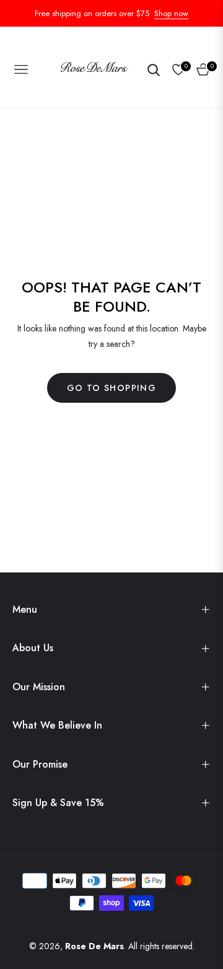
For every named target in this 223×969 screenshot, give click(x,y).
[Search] (153, 69)
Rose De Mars (94, 946)
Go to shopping (112, 388)
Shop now (171, 13)
